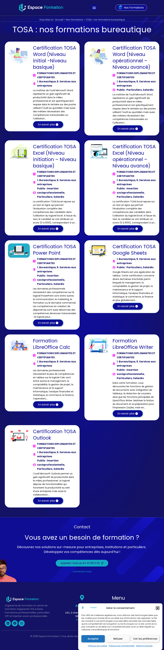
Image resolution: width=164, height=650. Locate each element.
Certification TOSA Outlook (54, 434)
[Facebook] (15, 623)
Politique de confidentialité (122, 645)
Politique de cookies (97, 645)
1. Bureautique (46, 81)
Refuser (118, 638)
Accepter (93, 638)
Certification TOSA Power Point (54, 249)
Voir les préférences (145, 638)
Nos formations (74, 19)
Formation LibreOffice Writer (133, 344)
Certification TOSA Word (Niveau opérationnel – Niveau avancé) (134, 57)
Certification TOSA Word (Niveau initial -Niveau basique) (54, 57)
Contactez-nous (82, 571)
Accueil (59, 19)
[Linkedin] (8, 623)
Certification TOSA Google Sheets (134, 249)
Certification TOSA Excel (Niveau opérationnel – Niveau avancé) (134, 156)
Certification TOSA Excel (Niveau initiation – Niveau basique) (54, 156)
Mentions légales (144, 645)
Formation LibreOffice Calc (51, 344)
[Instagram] (22, 623)
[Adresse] (82, 597)
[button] (157, 608)
